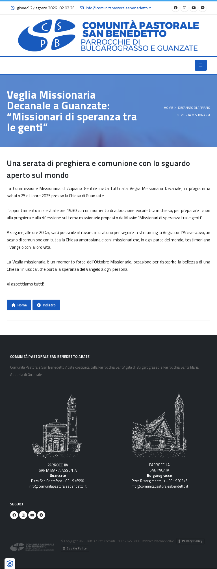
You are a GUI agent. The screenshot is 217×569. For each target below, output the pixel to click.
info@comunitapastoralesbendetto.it (57, 486)
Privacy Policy (192, 541)
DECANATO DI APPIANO (194, 107)
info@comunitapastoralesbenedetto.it (118, 8)
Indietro (49, 305)
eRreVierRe (166, 540)
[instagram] (184, 8)
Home (168, 107)
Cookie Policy (77, 548)
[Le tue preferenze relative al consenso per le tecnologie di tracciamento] (10, 563)
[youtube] (194, 8)
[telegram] (203, 8)
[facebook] (175, 8)
